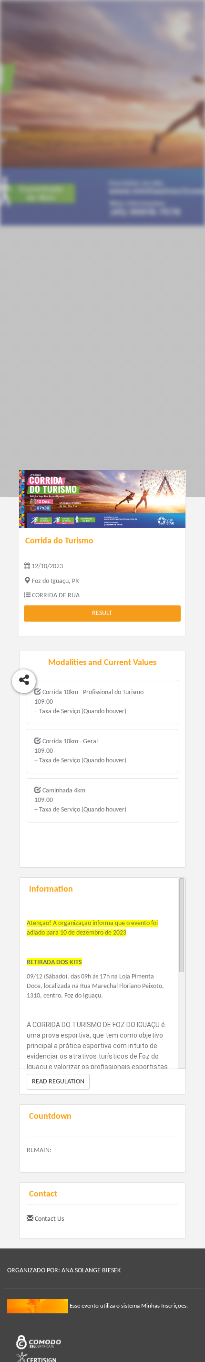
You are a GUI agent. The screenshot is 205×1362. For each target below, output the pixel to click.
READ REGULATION (58, 1081)
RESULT (102, 613)
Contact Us (48, 1219)
